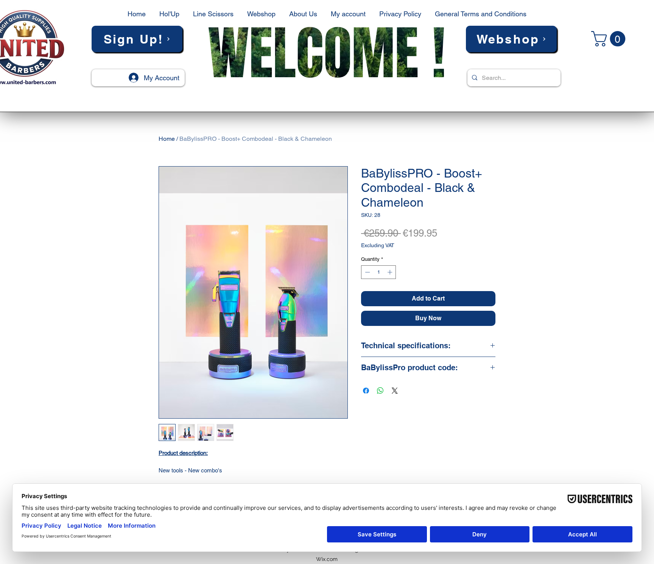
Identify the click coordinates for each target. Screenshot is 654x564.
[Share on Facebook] (366, 390)
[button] (137, 39)
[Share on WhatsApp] (380, 390)
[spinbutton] (378, 272)
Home (167, 138)
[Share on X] (394, 390)
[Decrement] (366, 272)
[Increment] (390, 272)
